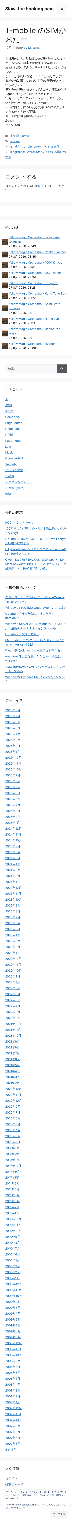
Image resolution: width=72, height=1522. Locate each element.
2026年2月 (12, 746)
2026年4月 (12, 734)
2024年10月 (13, 840)
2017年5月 (12, 1177)
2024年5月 (12, 858)
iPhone (15, 141)
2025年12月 (13, 757)
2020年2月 (12, 1142)
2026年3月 (12, 740)
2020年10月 (13, 1100)
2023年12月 (13, 887)
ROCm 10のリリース (19, 522)
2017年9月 (12, 1171)
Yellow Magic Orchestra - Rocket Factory (37, 252)
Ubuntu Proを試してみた (22, 634)
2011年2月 (12, 1207)
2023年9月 (12, 905)
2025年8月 (12, 781)
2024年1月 (12, 882)
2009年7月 (12, 1313)
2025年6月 (12, 793)
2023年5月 (12, 929)
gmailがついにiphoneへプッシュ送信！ (36, 146)
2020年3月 (12, 1136)
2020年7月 (12, 1112)
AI (6, 399)
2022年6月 (12, 994)
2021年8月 (12, 1047)
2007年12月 (13, 1408)
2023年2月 (12, 947)
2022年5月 (12, 1000)
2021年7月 (12, 1053)
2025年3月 (12, 811)
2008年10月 (13, 1355)
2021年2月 (12, 1083)
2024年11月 (13, 834)
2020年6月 (12, 1118)
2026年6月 (12, 722)
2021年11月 (13, 1029)
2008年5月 (12, 1378)
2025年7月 (12, 787)
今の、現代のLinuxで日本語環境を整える (32, 650)
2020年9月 (12, 1106)
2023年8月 (12, 911)
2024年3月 (12, 870)
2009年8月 (12, 1307)
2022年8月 (12, 982)
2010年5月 (12, 1260)
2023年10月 (13, 899)
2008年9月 (12, 1361)
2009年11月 (13, 1290)
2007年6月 (12, 1443)
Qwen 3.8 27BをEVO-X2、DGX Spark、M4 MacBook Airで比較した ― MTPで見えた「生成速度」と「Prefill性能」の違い (36, 564)
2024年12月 (13, 828)
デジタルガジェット (18, 482)
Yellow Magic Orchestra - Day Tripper (35, 273)
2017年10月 (13, 1165)
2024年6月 (12, 852)
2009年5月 (12, 1325)
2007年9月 (12, 1426)
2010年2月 (12, 1272)
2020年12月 (13, 1089)
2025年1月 (12, 822)
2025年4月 (12, 805)
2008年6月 (12, 1372)
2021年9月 (12, 1041)
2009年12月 (13, 1284)
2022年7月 (12, 988)
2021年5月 (12, 1065)
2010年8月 (12, 1242)
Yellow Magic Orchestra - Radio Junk (34, 318)
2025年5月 (12, 799)
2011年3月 (12, 1201)
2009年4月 (13, 1331)
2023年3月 (12, 941)
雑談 (8, 494)
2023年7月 (12, 917)
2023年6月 (12, 923)
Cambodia (12, 417)
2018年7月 (12, 1148)
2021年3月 (12, 1077)
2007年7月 (12, 1438)
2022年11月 (13, 964)
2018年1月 (12, 1160)
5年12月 (10, 1449)
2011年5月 (12, 1189)
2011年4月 (12, 1195)
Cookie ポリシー (17, 1507)
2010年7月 (12, 1248)
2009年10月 (13, 1296)
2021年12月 (13, 1024)
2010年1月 (12, 1278)
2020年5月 (12, 1124)
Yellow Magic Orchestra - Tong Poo (33, 283)
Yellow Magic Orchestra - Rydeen (32, 343)
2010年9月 (12, 1236)
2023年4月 (12, 935)
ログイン (44, 186)
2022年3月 (12, 1012)
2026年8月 (12, 710)
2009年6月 (13, 1319)
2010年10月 (13, 1231)
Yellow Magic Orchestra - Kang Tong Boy (37, 293)
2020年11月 (13, 1094)
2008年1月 (12, 1402)
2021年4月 (12, 1071)
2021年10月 (13, 1035)
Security (11, 464)
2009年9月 (13, 1302)
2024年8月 (12, 846)
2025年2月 (12, 816)
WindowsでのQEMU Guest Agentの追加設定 (35, 607)
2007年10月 (13, 1420)
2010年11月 (13, 1225)
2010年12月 (13, 1219)
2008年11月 (13, 1349)
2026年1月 (12, 751)
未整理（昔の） (20, 136)
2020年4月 (12, 1130)
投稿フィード (14, 1484)
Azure (9, 411)
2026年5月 (12, 728)
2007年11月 (13, 1414)
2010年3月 (12, 1266)
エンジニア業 (14, 470)
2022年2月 (12, 1018)
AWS (8, 405)
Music (9, 452)
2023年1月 (12, 953)
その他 (9, 476)
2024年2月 (12, 876)
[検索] (62, 368)
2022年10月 (13, 970)
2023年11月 (13, 893)
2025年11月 (13, 763)
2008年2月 (12, 1396)
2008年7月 (12, 1367)
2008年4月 (12, 1384)
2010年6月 (12, 1254)
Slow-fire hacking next (29, 8)
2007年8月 (12, 1432)
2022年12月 (13, 958)
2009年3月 (13, 1337)
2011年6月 (12, 1183)
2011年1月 (12, 1213)
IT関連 (9, 434)
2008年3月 (12, 1390)
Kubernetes (13, 440)
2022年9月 (12, 976)
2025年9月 (12, 775)
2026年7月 (12, 716)
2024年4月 (12, 864)
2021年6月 (12, 1059)
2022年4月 (12, 1006)
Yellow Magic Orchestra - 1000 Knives (35, 262)
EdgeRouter (13, 423)
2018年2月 (12, 1154)
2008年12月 (13, 1343)
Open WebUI (14, 458)
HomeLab (12, 429)
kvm (8, 446)
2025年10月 (13, 769)
